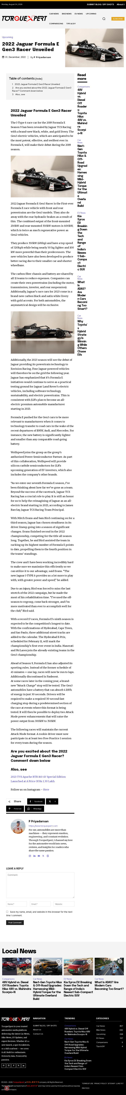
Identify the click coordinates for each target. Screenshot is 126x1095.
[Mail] (39, 855)
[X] (43, 855)
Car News (79, 141)
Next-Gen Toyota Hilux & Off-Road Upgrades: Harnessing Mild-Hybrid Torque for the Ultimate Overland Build (82, 176)
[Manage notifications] (6, 1088)
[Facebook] (14, 1065)
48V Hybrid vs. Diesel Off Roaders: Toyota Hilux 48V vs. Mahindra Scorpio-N (77, 1031)
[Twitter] (19, 1065)
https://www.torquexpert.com (43, 826)
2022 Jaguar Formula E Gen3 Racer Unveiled (37, 84)
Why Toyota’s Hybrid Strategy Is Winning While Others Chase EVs (82, 338)
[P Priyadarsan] (18, 838)
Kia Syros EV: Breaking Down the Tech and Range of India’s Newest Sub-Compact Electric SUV (82, 243)
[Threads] (48, 855)
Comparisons (83, 86)
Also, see (20, 94)
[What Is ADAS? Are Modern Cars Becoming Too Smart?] (109, 966)
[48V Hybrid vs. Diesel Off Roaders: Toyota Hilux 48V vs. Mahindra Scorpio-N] (17, 966)
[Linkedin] (34, 855)
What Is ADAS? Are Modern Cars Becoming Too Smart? (82, 295)
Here (46, 789)
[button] (104, 18)
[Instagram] (30, 855)
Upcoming (7, 37)
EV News (81, 213)
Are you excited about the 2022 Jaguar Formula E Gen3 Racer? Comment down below (41, 89)
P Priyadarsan (42, 57)
